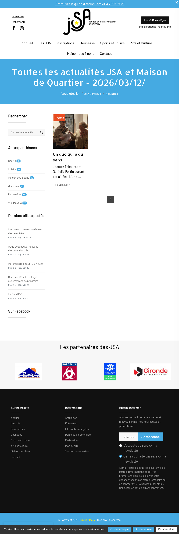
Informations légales (77, 429)
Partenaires (17, 194)
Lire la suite (60, 184)
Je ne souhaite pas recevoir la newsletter (144, 458)
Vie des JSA (17, 202)
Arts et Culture (141, 43)
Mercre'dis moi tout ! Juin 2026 (25, 265)
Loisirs (14, 169)
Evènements (72, 423)
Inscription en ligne (155, 20)
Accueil (27, 43)
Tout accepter (121, 529)
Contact (106, 53)
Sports (13, 160)
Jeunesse (87, 43)
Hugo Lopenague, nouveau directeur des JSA (23, 250)
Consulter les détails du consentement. (141, 487)
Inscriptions (65, 43)
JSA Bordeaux (92, 93)
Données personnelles (78, 434)
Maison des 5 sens (80, 53)
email (160, 483)
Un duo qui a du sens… (68, 157)
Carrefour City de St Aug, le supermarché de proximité (23, 280)
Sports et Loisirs (112, 43)
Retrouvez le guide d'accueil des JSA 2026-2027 (89, 4)
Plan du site (71, 445)
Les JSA (45, 43)
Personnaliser (166, 529)
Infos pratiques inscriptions (155, 26)
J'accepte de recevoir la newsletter (140, 447)
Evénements (18, 21)
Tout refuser (145, 529)
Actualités (18, 16)
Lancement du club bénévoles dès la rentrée (25, 233)
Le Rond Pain (18, 296)
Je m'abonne (150, 437)
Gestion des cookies (77, 451)
